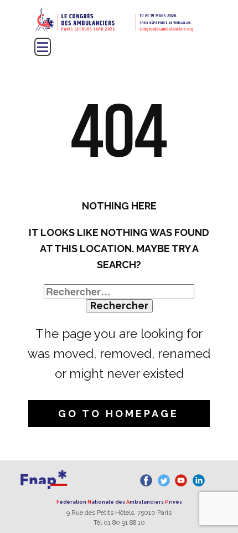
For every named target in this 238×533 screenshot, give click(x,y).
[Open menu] (42, 47)
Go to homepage (118, 413)
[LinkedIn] (199, 480)
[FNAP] (43, 478)
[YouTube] (181, 480)
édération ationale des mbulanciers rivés (119, 502)
